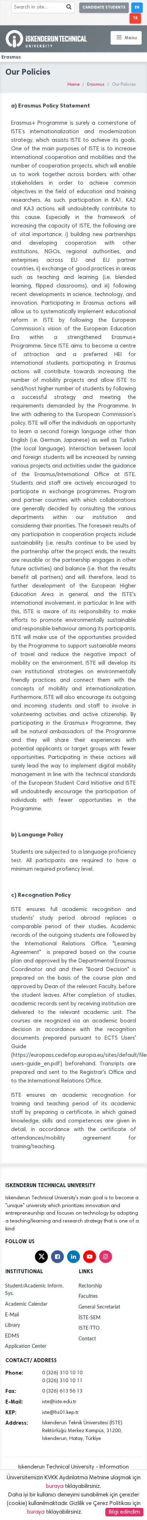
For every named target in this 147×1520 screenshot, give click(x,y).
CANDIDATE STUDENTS (104, 7)
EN (137, 7)
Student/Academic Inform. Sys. (34, 1289)
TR (135, 18)
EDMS (12, 1336)
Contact (87, 1338)
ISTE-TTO (89, 1328)
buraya (55, 1486)
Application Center (25, 1346)
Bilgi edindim (124, 1512)
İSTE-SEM (89, 1317)
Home (73, 84)
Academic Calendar (26, 1304)
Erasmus (96, 84)
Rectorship (90, 1286)
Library (12, 1325)
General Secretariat (99, 1307)
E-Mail (12, 1315)
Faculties (88, 1296)
